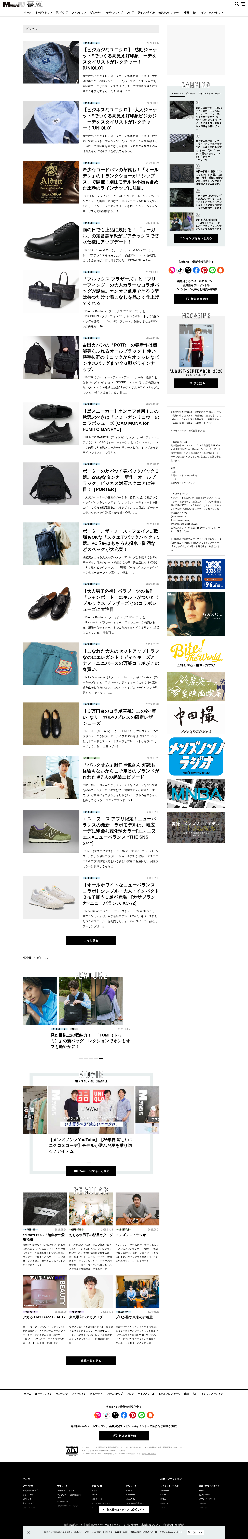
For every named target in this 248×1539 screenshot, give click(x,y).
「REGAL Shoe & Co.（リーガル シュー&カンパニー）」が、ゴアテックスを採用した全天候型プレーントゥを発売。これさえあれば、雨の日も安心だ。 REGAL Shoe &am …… (120, 255)
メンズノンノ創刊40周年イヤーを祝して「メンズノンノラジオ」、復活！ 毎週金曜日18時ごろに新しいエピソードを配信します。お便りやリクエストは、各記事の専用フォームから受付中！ (137, 1252)
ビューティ (96, 12)
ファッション (79, 12)
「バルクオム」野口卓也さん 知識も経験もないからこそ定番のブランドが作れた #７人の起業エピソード (121, 771)
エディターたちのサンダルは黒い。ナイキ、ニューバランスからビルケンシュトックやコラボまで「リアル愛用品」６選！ (209, 201)
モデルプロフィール (169, 12)
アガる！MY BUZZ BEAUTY (44, 1317)
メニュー (244, 4)
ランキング (62, 12)
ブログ (130, 12)
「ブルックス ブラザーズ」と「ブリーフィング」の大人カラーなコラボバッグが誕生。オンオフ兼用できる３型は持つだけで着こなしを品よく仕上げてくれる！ (121, 291)
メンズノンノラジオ (131, 1235)
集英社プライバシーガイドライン (103, 1524)
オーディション (43, 12)
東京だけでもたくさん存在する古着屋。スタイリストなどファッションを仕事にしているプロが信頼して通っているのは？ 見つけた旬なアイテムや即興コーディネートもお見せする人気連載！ (137, 1335)
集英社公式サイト (73, 1524)
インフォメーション (212, 12)
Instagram (171, 270)
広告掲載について (150, 1524)
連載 (186, 12)
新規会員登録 (199, 298)
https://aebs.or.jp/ (149, 1453)
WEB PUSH (220, 270)
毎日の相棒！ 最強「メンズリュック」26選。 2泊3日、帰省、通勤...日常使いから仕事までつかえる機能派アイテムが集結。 (209, 177)
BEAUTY (125, 1029)
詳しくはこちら (195, 1532)
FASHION (92, 43)
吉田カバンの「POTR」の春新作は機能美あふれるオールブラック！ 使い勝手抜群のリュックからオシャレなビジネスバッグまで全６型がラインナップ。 (121, 357)
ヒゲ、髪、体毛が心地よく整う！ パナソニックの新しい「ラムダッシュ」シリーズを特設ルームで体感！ (156, 1041)
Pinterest (204, 270)
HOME (27, 957)
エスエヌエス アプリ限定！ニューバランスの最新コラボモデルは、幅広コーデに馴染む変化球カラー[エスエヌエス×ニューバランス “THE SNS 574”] (121, 831)
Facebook (196, 270)
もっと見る (91, 940)
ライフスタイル (146, 12)
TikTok (180, 270)
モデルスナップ (114, 12)
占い (195, 12)
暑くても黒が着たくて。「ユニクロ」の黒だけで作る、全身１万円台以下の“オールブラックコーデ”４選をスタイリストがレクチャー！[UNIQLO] (209, 150)
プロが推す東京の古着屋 (134, 1317)
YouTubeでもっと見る (94, 1171)
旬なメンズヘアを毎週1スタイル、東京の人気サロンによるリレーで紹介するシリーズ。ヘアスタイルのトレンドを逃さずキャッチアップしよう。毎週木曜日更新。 (91, 1335)
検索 (235, 4)
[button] (81, 1058)
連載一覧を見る (91, 1360)
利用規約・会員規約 (174, 1524)
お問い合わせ (131, 1524)
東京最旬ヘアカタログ (86, 1317)
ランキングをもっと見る (196, 238)
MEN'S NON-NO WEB (12, 4)
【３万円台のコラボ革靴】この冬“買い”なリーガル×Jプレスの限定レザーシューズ (120, 717)
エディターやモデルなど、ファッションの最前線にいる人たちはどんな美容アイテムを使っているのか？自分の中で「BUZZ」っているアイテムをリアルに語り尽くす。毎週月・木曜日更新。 (44, 1335)
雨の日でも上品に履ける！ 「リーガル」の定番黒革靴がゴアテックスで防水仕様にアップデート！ (121, 235)
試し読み (199, 383)
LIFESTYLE (92, 758)
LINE (212, 270)
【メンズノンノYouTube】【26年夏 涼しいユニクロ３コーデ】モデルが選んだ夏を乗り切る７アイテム (91, 1145)
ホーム (27, 12)
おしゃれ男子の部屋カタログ (91, 1235)
